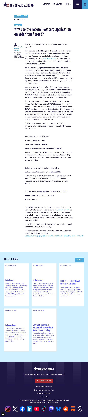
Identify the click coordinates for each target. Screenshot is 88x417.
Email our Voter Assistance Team (44, 390)
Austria (18, 16)
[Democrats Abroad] (18, 4)
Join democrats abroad (44, 381)
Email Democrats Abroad (44, 387)
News (25, 16)
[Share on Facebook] (2, 400)
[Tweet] (2, 403)
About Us (46, 4)
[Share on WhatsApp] (2, 407)
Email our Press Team (44, 393)
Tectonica (55, 402)
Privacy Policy (44, 397)
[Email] (2, 410)
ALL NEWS (79, 260)
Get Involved (57, 4)
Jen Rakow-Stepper (18, 48)
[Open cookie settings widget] (3, 414)
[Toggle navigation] (77, 4)
